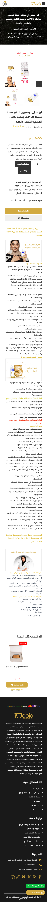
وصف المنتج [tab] (23, 211)
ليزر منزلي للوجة (21, 186)
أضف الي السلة (23, 164)
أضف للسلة (18, 685)
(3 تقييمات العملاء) (34, 127)
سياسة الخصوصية (32, 833)
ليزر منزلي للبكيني (35, 186)
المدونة (37, 801)
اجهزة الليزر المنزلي (20, 29)
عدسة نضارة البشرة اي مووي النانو (17, 666)
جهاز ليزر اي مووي (15, 189)
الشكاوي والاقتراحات (31, 837)
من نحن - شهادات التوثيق (29, 792)
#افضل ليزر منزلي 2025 (33, 189)
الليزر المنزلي (20, 193)
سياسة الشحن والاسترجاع (29, 824)
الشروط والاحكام (33, 828)
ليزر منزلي (38, 193)
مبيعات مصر (35, 892)
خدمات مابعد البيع (32, 841)
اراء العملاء (35, 805)
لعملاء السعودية (32, 845)
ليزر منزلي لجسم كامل (25, 182)
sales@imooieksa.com (28, 870)
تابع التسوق (24, 171)
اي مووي (29, 193)
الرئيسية (33, 29)
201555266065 (31, 865)
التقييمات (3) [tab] (23, 218)
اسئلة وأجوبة (34, 797)
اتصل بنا (36, 809)
